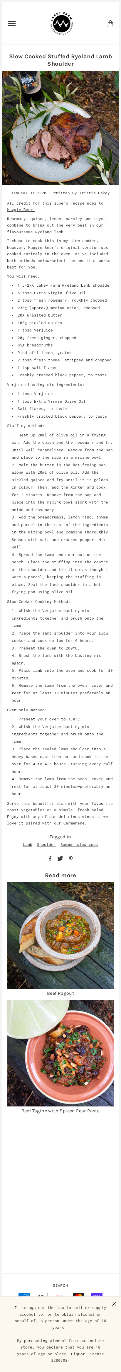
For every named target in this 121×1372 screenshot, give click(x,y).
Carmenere (74, 823)
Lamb (27, 844)
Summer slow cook (79, 844)
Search (60, 1285)
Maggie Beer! (21, 209)
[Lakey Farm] (61, 23)
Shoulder (46, 844)
